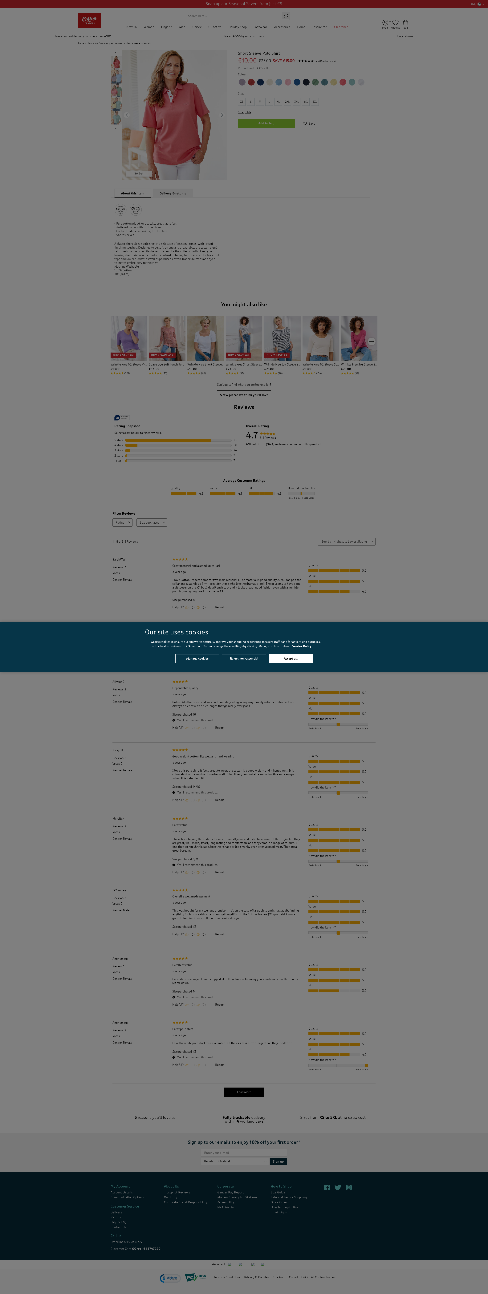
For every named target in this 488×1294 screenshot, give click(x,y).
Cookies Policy (301, 646)
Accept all (291, 658)
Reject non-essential (244, 658)
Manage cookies (197, 658)
